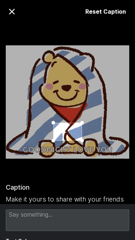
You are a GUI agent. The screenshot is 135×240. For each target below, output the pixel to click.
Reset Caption (105, 11)
